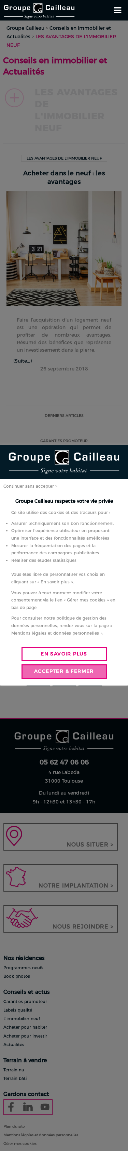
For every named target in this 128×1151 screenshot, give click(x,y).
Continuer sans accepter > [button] (30, 486)
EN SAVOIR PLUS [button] (64, 654)
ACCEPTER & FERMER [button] (64, 671)
